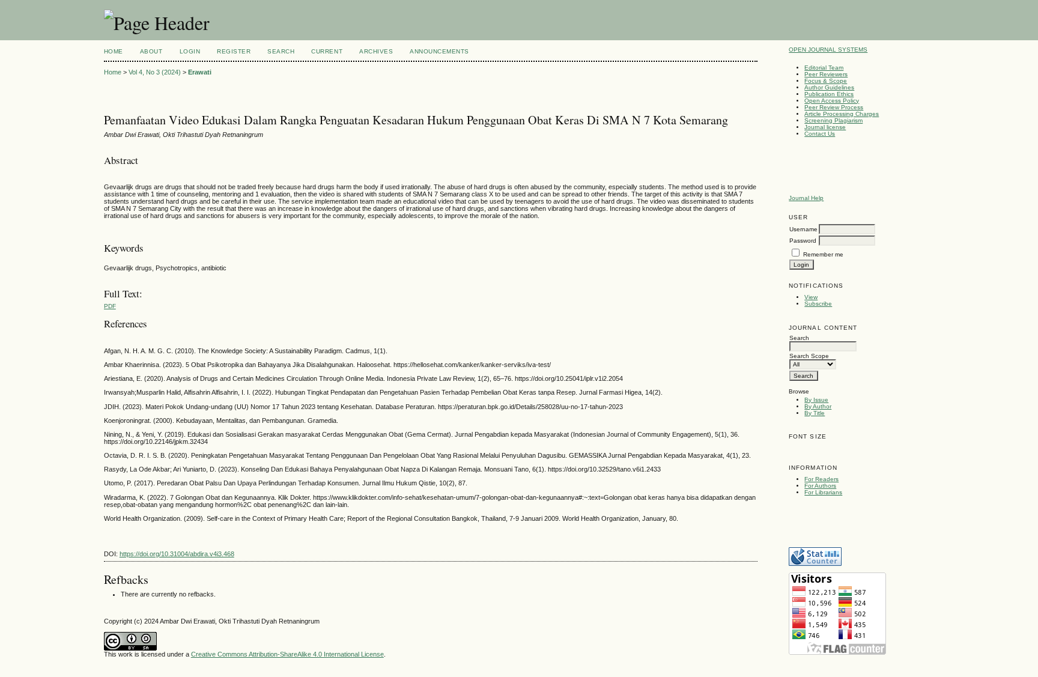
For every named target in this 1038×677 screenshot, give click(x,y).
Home (113, 51)
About (151, 51)
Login (190, 51)
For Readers (821, 479)
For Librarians (823, 492)
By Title (814, 413)
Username (803, 229)
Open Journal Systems (828, 49)
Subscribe (818, 303)
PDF (110, 306)
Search (280, 51)
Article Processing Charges (841, 114)
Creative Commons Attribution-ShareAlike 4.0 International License (287, 654)
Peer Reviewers (826, 74)
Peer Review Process (833, 107)
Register (233, 51)
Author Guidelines (829, 87)
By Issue (816, 399)
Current (326, 51)
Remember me (823, 254)
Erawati (199, 72)
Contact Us (819, 133)
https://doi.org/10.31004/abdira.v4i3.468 (177, 553)
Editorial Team (823, 67)
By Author (817, 406)
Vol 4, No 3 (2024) (155, 72)
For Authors (820, 485)
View (811, 297)
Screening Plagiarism (833, 120)
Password (802, 240)
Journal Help (806, 198)
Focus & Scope (825, 80)
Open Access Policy (831, 100)
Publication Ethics (829, 94)
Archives (376, 51)
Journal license (825, 127)
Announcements (439, 51)
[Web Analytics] (815, 563)
